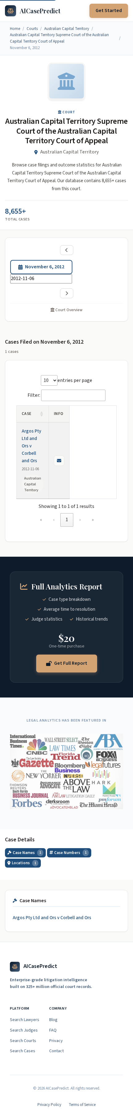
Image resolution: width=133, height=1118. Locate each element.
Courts (32, 28)
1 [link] (67, 519)
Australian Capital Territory (66, 28)
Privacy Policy (49, 1105)
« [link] (41, 519)
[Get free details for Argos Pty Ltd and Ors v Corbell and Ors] (59, 460)
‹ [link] (53, 519)
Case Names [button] (27, 853)
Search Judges (24, 1030)
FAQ (53, 1030)
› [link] (79, 519)
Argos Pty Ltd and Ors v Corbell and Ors (31, 446)
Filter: (34, 395)
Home (15, 28)
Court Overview (68, 310)
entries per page (75, 380)
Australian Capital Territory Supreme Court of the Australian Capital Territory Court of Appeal (59, 38)
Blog (53, 1020)
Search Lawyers (24, 1020)
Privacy (56, 1041)
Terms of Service (82, 1105)
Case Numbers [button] (70, 853)
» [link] (93, 519)
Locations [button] (24, 863)
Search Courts (23, 1041)
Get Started (109, 10)
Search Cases (22, 1051)
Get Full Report (70, 663)
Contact (56, 1051)
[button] (42, 414)
